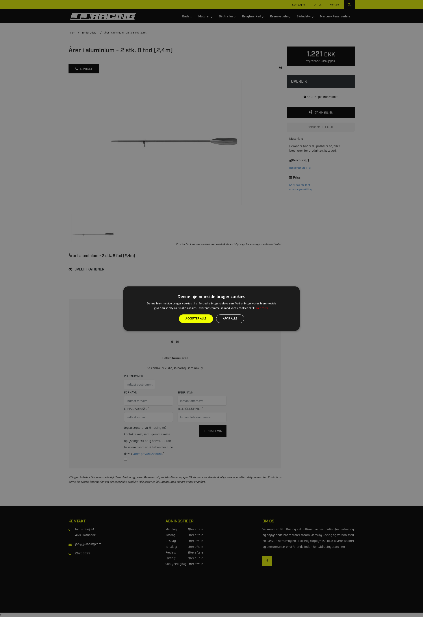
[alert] (211, 308)
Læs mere (262, 308)
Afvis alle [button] (230, 319)
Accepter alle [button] (196, 319)
